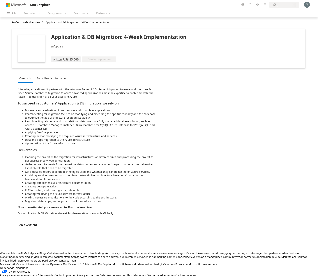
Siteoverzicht (46, 275)
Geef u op (295, 253)
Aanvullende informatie (51, 78)
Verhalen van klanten (59, 253)
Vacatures (169, 264)
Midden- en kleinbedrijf (147, 264)
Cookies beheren (185, 275)
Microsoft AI (7, 264)
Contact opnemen (65, 275)
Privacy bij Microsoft (187, 264)
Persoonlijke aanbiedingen (169, 253)
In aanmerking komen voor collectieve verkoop (177, 257)
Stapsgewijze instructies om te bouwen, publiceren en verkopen (109, 257)
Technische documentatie (136, 253)
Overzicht (25, 78)
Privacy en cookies (88, 275)
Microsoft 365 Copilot (98, 264)
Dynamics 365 (58, 264)
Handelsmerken (136, 275)
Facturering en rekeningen (247, 253)
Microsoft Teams (122, 264)
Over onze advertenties (161, 275)
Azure (45, 264)
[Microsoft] (16, 5)
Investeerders (209, 264)
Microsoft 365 (76, 264)
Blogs (42, 253)
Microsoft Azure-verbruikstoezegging (209, 253)
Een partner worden (276, 253)
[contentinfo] (43, 22)
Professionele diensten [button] (26, 22)
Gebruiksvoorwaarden (113, 275)
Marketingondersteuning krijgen (19, 257)
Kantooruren (80, 253)
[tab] (26, 78)
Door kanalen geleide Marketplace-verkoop (281, 257)
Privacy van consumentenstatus (18, 275)
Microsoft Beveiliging (29, 264)
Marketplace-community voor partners (230, 257)
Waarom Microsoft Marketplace (19, 253)
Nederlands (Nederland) (14, 268)
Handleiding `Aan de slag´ (104, 253)
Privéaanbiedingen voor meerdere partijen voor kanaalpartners (38, 260)
